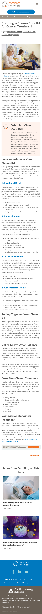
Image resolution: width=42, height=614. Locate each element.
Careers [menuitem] (31, 579)
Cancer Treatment (14, 32)
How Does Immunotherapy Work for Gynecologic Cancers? (20, 543)
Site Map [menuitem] (22, 579)
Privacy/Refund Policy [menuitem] (10, 579)
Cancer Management (10, 35)
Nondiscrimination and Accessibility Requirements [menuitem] (19, 583)
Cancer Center (7, 17)
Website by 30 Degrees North (10, 611)
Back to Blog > (35, 455)
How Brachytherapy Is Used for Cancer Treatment (17, 503)
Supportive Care (29, 32)
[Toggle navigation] (37, 4)
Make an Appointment (21, 12)
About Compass (19, 17)
